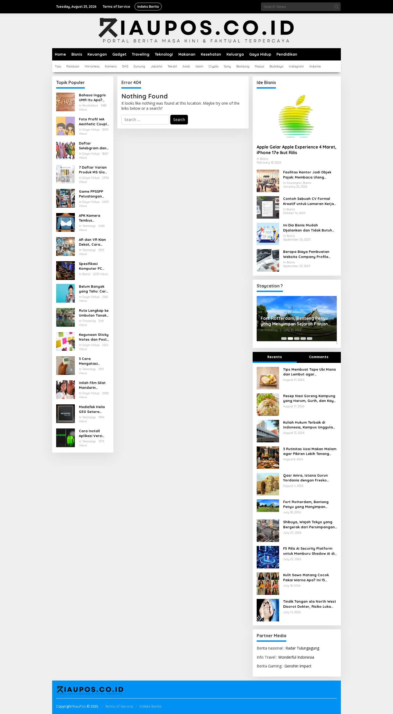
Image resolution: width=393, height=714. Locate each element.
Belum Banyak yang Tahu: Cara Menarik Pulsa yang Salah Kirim (94, 289)
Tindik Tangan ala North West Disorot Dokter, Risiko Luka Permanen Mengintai (309, 604)
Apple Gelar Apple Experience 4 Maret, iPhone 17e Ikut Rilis (296, 149)
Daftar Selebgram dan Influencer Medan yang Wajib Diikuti (92, 145)
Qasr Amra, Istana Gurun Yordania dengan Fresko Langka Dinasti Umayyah (305, 478)
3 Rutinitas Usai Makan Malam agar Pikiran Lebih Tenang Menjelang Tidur (309, 451)
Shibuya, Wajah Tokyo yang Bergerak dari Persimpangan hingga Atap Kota (309, 524)
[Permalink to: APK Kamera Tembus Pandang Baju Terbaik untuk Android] (65, 222)
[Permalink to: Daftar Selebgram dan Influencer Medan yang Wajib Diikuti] (65, 149)
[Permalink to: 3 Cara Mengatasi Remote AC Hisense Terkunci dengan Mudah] (65, 365)
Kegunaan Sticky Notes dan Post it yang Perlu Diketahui (94, 337)
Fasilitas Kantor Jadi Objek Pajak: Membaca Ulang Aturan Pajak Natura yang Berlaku (307, 174)
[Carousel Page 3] (296, 338)
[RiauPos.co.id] (197, 30)
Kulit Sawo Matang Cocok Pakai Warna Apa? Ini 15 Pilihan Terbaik (306, 577)
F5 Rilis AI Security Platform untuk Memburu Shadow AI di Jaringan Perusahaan (308, 551)
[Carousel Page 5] (309, 338)
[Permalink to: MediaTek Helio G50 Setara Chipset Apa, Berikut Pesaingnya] (65, 413)
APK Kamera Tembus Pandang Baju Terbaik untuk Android (91, 218)
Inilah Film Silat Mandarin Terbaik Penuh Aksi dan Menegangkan (92, 385)
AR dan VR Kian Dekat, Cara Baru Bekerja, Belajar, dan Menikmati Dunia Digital (93, 242)
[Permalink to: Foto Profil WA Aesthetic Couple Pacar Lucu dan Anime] (65, 125)
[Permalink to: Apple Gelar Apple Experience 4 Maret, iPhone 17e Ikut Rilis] (297, 116)
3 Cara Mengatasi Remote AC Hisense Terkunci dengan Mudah (93, 361)
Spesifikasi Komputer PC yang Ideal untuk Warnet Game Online (94, 266)
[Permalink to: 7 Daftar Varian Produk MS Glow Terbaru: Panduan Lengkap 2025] (65, 173)
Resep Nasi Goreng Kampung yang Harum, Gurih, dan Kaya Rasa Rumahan (309, 398)
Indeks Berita (150, 706)
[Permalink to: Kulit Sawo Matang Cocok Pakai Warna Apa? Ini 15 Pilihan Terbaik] (268, 583)
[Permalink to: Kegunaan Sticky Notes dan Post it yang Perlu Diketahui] (65, 341)
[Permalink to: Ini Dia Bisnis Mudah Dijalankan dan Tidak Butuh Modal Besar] (268, 233)
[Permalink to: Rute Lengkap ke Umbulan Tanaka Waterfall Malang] (65, 317)
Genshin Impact (297, 666)
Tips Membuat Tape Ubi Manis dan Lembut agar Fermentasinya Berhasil (309, 372)
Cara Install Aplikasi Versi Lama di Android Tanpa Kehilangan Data (94, 433)
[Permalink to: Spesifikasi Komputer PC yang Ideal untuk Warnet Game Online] (65, 270)
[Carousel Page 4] (303, 338)
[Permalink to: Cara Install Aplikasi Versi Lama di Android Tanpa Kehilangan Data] (65, 437)
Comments (318, 356)
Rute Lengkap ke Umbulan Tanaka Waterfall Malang (94, 313)
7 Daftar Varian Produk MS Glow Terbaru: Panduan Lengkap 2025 (93, 169)
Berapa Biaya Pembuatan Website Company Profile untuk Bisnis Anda (306, 254)
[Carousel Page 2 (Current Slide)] (290, 338)
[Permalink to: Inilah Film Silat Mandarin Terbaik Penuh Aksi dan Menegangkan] (65, 389)
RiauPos (79, 706)
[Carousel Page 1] (284, 338)
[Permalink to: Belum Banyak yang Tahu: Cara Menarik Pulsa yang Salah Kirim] (65, 292)
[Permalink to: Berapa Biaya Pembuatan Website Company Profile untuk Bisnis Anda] (268, 260)
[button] (336, 6)
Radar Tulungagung (302, 648)
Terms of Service (119, 706)
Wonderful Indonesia (296, 657)
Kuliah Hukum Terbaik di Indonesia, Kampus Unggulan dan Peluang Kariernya (309, 425)
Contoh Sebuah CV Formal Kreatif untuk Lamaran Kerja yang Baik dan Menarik (308, 201)
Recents (274, 356)
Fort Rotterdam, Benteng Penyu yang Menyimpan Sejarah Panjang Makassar (296, 321)
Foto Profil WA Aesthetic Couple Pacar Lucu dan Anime (94, 121)
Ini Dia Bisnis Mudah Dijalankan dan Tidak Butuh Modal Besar (307, 227)
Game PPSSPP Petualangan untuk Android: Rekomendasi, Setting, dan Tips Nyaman (94, 194)
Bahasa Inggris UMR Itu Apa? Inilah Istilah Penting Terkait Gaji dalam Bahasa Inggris (92, 97)
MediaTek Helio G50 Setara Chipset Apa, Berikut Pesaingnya (92, 409)
